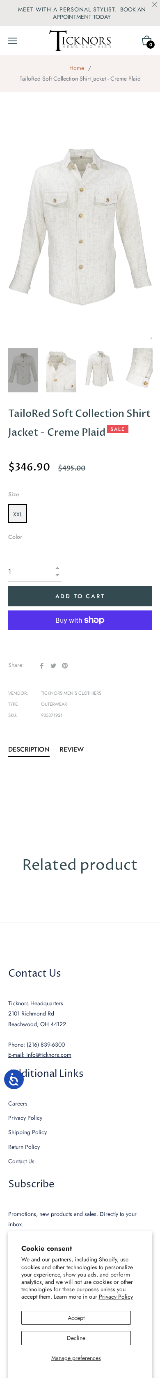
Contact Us (21, 1161)
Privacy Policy (116, 1296)
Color (15, 537)
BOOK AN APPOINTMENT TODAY (99, 13)
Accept (76, 1318)
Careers (17, 1103)
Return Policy (24, 1147)
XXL (17, 514)
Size (13, 494)
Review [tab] (72, 749)
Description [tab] (29, 749)
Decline (76, 1338)
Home (76, 68)
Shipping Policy (27, 1132)
